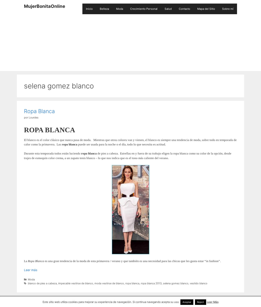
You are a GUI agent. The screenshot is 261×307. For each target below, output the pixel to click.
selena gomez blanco (175, 283)
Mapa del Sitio (206, 8)
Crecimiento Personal (143, 8)
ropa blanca (132, 283)
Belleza (104, 8)
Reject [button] (200, 302)
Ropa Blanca (39, 111)
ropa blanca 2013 (151, 283)
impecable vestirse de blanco (75, 283)
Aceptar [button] (187, 302)
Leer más (30, 270)
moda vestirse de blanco (109, 283)
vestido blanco (198, 283)
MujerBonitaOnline (44, 6)
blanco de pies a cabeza (42, 283)
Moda (119, 8)
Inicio (89, 8)
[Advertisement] (130, 44)
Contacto (184, 8)
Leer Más (213, 302)
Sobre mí (227, 8)
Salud (168, 8)
